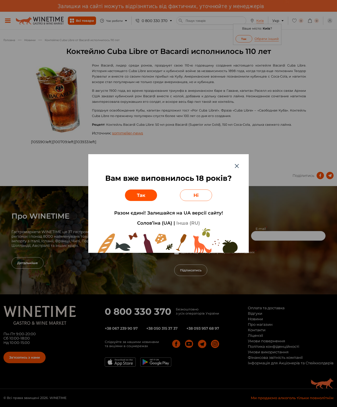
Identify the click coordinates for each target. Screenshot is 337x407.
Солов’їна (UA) (154, 223)
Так (141, 195)
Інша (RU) (188, 223)
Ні (196, 195)
